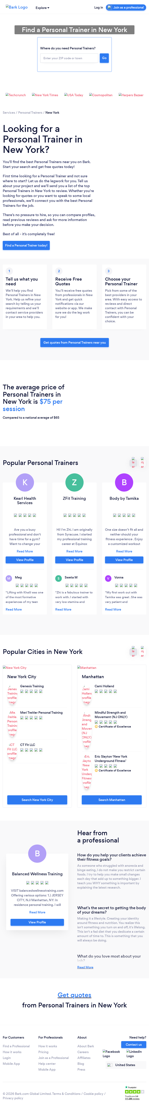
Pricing (43, 1052)
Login (7, 1058)
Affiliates (83, 1058)
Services (9, 112)
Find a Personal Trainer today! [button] (26, 245)
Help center (47, 1064)
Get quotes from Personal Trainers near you (74, 342)
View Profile (25, 560)
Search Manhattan (111, 800)
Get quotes (74, 994)
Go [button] (104, 58)
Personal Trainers (30, 112)
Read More (85, 967)
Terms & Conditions (66, 1094)
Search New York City (37, 800)
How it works (12, 1052)
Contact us (134, 1044)
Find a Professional (16, 1046)
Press (81, 1069)
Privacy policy (13, 1098)
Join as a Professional (53, 1058)
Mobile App (11, 1064)
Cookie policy (93, 1094)
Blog (80, 1064)
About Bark (85, 1046)
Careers (83, 1052)
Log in (98, 7)
